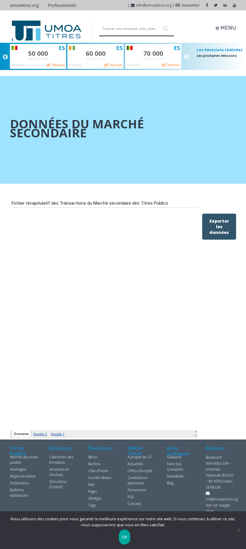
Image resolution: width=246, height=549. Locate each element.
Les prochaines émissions (217, 56)
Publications (19, 483)
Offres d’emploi (140, 470)
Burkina (94, 463)
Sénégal (94, 498)
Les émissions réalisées (220, 49)
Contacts (134, 503)
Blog (170, 483)
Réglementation (23, 476)
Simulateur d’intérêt (58, 484)
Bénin (93, 457)
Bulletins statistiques (19, 492)
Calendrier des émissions (61, 459)
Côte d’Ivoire (98, 470)
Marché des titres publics (24, 459)
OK (125, 537)
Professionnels (62, 5)
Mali (91, 484)
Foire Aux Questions (175, 466)
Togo (92, 505)
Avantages (18, 469)
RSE (131, 496)
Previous (5, 57)
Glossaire (174, 457)
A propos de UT (140, 457)
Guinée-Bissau (99, 477)
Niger (92, 491)
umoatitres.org (24, 5)
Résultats (58, 65)
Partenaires (137, 489)
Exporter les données (219, 226)
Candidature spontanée (138, 480)
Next (187, 57)
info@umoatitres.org (154, 5)
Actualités (135, 463)
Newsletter (191, 5)
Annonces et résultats (59, 472)
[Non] (239, 530)
